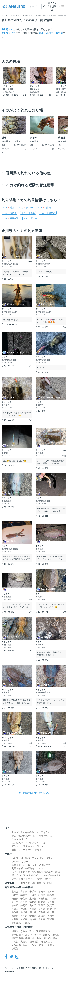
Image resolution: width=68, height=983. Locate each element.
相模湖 (15, 931)
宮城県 (41, 891)
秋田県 (50, 891)
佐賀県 (15, 919)
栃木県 (41, 895)
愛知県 (32, 905)
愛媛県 (32, 915)
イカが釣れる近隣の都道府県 (30, 185)
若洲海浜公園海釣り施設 (44, 938)
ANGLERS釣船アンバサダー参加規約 (42, 875)
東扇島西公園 (43, 931)
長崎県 (23, 919)
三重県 (41, 905)
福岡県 (50, 915)
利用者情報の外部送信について (28, 868)
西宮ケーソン (30, 945)
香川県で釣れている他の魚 (28, 173)
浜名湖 (37, 934)
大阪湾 (46, 934)
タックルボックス (21, 839)
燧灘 (41, 32)
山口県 (50, 912)
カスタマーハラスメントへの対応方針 (31, 865)
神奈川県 (43, 898)
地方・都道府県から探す (24, 835)
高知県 (41, 915)
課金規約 (16, 875)
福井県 (32, 901)
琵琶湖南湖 (17, 934)
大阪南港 (16, 945)
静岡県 (23, 905)
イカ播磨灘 (9, 213)
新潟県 (53, 898)
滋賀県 (50, 905)
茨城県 (32, 895)
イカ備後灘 (44, 207)
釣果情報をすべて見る (34, 793)
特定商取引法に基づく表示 (46, 871)
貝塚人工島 (46, 941)
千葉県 (23, 898)
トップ (15, 832)
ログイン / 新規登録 (52, 6)
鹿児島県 (16, 922)
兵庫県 (32, 908)
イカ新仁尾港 (47, 213)
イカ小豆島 (28, 213)
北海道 (15, 891)
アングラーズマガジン (23, 846)
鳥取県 (15, 912)
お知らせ (25, 883)
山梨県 (41, 901)
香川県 (5, 29)
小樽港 (15, 948)
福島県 (23, 895)
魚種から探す (46, 835)
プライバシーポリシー (43, 858)
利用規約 (25, 858)
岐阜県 (15, 905)
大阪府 (23, 908)
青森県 (23, 891)
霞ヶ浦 (28, 934)
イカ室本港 (30, 218)
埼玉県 (15, 898)
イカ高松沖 (26, 207)
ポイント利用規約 (21, 871)
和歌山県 (51, 908)
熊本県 (32, 919)
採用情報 (47, 883)
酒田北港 (34, 941)
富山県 (15, 901)
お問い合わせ (44, 878)
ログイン (41, 846)
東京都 (32, 898)
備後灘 (59, 32)
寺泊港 (15, 941)
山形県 (15, 895)
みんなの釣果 (27, 832)
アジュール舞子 (47, 945)
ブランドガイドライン (23, 878)
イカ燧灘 (8, 207)
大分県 (41, 919)
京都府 (15, 908)
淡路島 (55, 934)
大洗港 (23, 941)
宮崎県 (50, 919)
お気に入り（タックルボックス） (29, 842)
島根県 (23, 912)
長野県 (50, 901)
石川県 (23, 901)
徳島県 (15, 915)
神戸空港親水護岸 (21, 938)
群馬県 (50, 895)
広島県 (41, 912)
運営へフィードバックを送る (27, 849)
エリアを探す (43, 832)
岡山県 (32, 912)
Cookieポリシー (20, 861)
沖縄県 (26, 922)
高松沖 (49, 32)
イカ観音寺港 (10, 218)
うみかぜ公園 (27, 931)
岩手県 (32, 891)
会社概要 (36, 883)
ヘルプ (15, 858)
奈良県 (41, 908)
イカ (13, 29)
